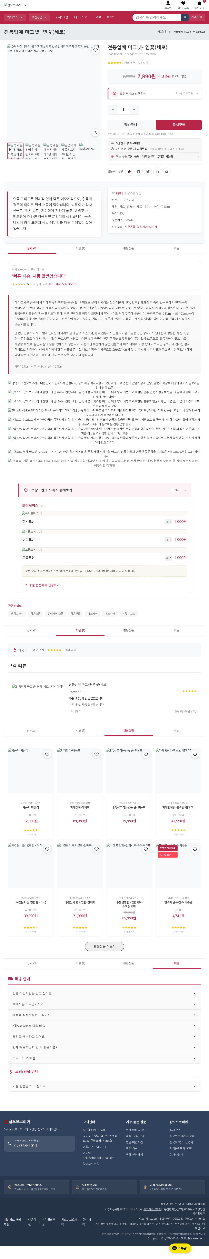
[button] (183, 5)
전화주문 (131, 1148)
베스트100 (80, 17)
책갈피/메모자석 (147, 227)
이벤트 (111, 17)
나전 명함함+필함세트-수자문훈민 (129, 904)
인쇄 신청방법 (134, 1154)
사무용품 (130, 227)
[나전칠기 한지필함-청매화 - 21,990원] (79, 865)
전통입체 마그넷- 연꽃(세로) (88, 684)
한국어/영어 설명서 (181, 1142)
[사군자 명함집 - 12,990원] (30, 770)
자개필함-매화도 (80, 807)
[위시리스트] (95, 50)
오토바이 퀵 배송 (24, 1058)
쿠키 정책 (86, 1222)
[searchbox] (156, 17)
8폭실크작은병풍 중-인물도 (129, 807)
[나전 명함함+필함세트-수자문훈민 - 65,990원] (129, 865)
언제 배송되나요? (136, 1130)
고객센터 (89, 1122)
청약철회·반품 (49, 1222)
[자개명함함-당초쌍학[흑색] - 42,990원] (178, 770)
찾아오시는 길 (91, 1163)
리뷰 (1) (80, 248)
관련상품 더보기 (104, 946)
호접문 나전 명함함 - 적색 (31, 902)
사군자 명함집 (30, 807)
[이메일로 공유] (167, 172)
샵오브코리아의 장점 (182, 1136)
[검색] (185, 17)
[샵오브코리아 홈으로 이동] (16, 5)
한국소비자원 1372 (121, 1234)
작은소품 (35, 613)
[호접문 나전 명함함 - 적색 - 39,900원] (30, 865)
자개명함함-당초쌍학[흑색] (178, 807)
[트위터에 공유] (148, 172)
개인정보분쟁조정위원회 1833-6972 (187, 1234)
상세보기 (32, 248)
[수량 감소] (112, 109)
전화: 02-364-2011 (94, 1147)
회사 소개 (175, 1130)
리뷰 (98, 17)
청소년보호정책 (69, 1222)
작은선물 (75, 613)
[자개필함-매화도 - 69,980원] (79, 770)
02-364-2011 (25, 1145)
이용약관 (32, 1222)
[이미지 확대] (95, 132)
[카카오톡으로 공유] (129, 172)
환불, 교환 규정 (135, 1136)
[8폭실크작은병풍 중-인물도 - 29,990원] (129, 770)
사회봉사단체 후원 (181, 1148)
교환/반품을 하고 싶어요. (29, 1086)
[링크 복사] (157, 172)
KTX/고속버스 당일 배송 (28, 1025)
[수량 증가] (134, 109)
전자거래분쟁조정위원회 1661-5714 (150, 1234)
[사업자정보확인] (152, 1209)
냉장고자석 (17, 613)
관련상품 (128, 248)
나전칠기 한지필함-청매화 (79, 902)
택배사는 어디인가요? (27, 1004)
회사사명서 (176, 1154)
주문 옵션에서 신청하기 (44, 585)
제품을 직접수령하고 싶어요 (31, 1015)
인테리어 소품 (55, 613)
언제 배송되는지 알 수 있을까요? (34, 1047)
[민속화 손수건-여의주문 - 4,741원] (178, 865)
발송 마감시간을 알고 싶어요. (32, 993)
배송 (176, 248)
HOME (162, 31)
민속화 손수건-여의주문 (178, 902)
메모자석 (93, 613)
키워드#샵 (62, 17)
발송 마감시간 (134, 1142)
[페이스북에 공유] (139, 172)
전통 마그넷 (128, 613)
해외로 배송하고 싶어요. (29, 1036)
